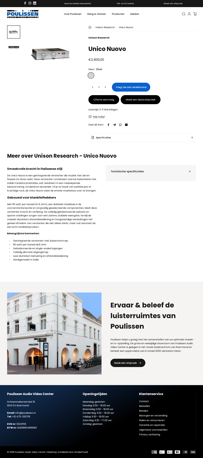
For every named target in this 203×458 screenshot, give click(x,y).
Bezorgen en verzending (153, 415)
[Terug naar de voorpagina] (89, 27)
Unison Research (105, 27)
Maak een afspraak (173, 3)
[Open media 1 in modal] (51, 53)
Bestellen (144, 406)
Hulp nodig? (99, 116)
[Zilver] (90, 75)
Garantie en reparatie (152, 425)
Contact (144, 401)
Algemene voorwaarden (153, 429)
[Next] (71, 58)
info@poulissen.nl (25, 413)
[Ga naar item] (13, 32)
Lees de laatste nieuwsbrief (77, 3)
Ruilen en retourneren (152, 420)
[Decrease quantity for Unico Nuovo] (92, 87)
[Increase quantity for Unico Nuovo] (106, 87)
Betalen (143, 410)
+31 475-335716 (21, 416)
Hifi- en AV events (125, 3)
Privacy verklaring (149, 434)
